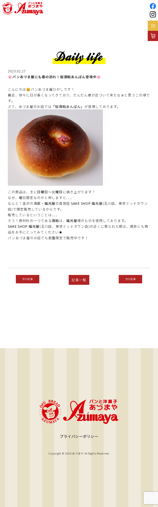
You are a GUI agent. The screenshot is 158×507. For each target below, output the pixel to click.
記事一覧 (79, 279)
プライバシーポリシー (79, 436)
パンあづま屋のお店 (24, 237)
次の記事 (27, 279)
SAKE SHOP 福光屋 (87, 203)
